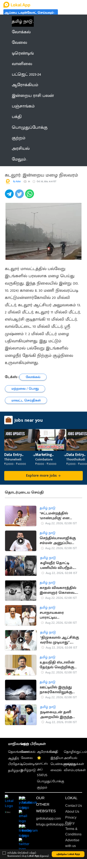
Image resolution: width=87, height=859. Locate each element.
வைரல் (56, 770)
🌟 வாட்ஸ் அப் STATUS (42, 766)
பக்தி (54, 752)
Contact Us (73, 805)
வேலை (27, 758)
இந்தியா (56, 758)
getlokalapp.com (48, 818)
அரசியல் (70, 758)
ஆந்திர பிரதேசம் (15, 761)
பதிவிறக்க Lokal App (68, 854)
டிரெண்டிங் (29, 764)
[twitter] (20, 196)
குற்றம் (42, 787)
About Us (72, 811)
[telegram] (10, 196)
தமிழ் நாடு (22, 21)
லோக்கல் (28, 752)
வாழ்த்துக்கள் (74, 764)
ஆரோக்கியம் (47, 752)
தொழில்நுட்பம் (75, 752)
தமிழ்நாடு (15, 770)
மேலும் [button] (19, 159)
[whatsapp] (30, 196)
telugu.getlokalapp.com (53, 824)
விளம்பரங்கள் (75, 770)
